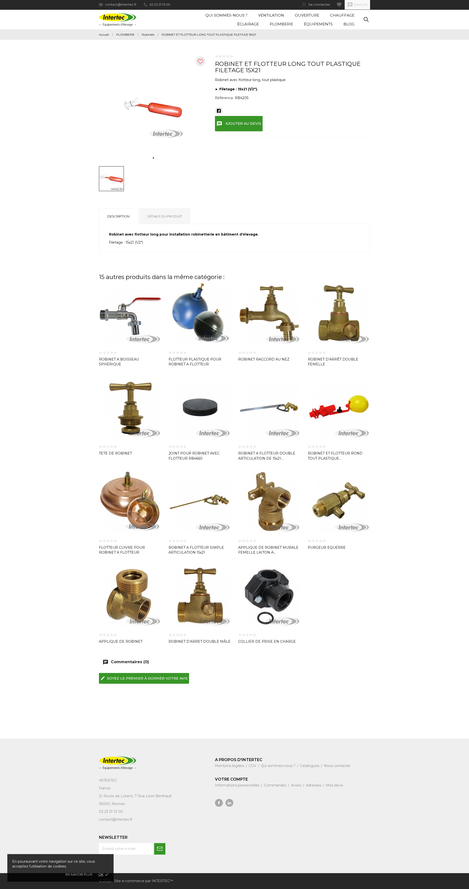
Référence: (224, 98)
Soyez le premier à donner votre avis (144, 678)
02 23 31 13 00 (159, 4)
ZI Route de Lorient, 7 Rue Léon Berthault (135, 796)
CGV (253, 766)
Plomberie (281, 24)
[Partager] (219, 111)
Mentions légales (230, 766)
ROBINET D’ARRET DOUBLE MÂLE (200, 641)
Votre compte (231, 779)
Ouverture (307, 15)
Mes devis (334, 785)
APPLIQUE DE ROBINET (120, 641)
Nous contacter (337, 766)
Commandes (275, 785)
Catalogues (310, 766)
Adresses (314, 785)
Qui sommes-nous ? (226, 15)
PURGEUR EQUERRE (327, 547)
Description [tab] (118, 216)
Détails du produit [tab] (164, 216)
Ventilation (271, 15)
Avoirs (296, 785)
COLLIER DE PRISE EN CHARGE (267, 641)
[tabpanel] (153, 108)
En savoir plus (78, 874)
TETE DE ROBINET (115, 453)
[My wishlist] (339, 4)
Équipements (318, 24)
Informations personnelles (237, 785)
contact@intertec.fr (121, 4)
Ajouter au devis (238, 124)
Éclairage (248, 24)
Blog (348, 24)
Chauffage (342, 15)
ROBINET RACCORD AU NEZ (263, 359)
